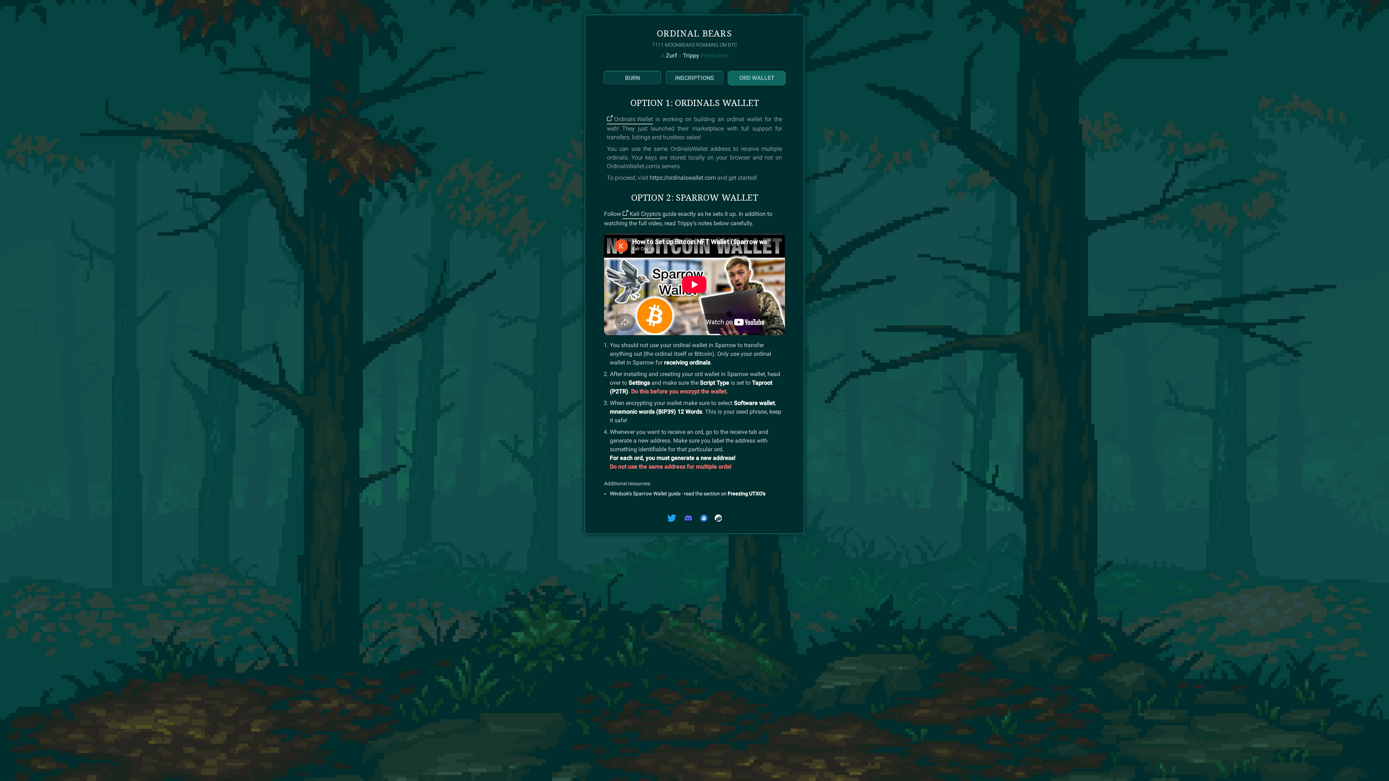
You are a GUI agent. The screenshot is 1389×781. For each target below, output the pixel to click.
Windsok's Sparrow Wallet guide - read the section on (687, 493)
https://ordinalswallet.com (683, 177)
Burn (632, 77)
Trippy (691, 55)
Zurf (671, 55)
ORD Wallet (756, 77)
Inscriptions (694, 77)
